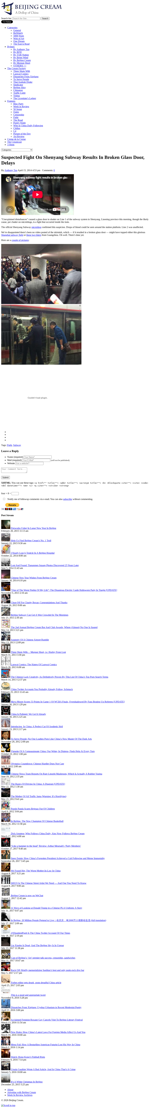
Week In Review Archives (19, 1095)
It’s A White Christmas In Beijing (27, 1081)
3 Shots (10, 144)
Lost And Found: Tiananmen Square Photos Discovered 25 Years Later (45, 565)
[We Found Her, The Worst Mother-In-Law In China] (6, 870)
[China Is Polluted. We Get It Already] (6, 714)
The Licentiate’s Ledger (24, 98)
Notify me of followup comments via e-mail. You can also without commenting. (50, 499)
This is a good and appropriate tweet (28, 995)
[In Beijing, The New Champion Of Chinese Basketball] (6, 821)
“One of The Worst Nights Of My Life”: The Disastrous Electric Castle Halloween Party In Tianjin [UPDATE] (64, 590)
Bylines (11, 46)
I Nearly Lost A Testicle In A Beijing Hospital (32, 553)
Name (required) (15, 457)
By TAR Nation (21, 55)
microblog (36, 227)
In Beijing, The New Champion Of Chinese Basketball (37, 821)
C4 (14, 131)
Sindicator (18, 84)
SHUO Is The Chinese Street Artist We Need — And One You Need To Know (48, 883)
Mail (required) (14, 460)
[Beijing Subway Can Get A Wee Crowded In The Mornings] (6, 615)
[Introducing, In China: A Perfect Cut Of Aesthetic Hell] (6, 726)
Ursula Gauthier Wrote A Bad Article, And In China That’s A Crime (43, 1069)
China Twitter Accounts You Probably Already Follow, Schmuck (42, 689)
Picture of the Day (22, 133)
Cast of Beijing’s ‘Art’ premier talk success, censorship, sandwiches (43, 958)
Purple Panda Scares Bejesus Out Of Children (33, 808)
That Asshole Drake (22, 82)
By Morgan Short (21, 63)
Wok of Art (18, 38)
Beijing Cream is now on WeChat (27, 895)
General (17, 30)
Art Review (19, 136)
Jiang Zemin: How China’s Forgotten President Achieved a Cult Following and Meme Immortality (58, 858)
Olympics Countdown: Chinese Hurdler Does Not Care (37, 763)
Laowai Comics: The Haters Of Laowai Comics (34, 664)
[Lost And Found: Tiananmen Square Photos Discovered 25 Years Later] (6, 565)
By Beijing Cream (22, 60)
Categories (12, 27)
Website (11, 463)
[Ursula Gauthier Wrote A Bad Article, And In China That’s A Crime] (6, 1069)
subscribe (67, 499)
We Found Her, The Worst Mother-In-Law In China (36, 870)
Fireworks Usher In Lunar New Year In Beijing (33, 528)
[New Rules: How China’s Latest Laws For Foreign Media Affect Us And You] (6, 1032)
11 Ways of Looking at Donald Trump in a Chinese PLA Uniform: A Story (46, 908)
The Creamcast (14, 142)
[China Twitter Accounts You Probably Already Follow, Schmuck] (6, 689)
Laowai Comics (20, 74)
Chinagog (18, 90)
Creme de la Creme (16, 139)
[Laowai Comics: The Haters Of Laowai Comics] (6, 664)
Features (11, 101)
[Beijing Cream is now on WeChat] (6, 895)
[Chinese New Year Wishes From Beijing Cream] (6, 577)
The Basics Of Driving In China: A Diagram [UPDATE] (38, 784)
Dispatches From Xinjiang (25, 76)
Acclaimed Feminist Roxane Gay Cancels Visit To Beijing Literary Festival (47, 1020)
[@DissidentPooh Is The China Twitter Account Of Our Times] (6, 933)
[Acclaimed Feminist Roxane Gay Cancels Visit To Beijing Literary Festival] (6, 1020)
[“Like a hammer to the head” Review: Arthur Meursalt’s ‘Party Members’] (6, 846)
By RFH (17, 52)
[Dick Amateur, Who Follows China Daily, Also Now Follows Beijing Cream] (6, 833)
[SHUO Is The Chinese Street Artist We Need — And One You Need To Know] (6, 883)
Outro (16, 112)
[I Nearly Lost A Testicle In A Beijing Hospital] (6, 553)
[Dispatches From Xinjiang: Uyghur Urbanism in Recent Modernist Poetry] (6, 1007)
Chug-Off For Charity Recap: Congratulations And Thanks (39, 602)
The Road (18, 120)
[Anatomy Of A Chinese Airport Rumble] (6, 639)
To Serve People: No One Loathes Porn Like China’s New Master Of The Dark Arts (51, 739)
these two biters (33, 235)
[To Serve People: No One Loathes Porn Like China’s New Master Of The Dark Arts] (6, 739)
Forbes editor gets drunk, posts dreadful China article (36, 982)
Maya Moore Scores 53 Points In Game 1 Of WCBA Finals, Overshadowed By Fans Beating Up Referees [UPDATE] (68, 701)
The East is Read (21, 44)
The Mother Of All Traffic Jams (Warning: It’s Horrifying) (38, 796)
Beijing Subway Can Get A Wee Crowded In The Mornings (39, 615)
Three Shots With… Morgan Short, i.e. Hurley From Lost (38, 652)
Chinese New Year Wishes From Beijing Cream (33, 577)
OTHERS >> (19, 65)
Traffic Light (19, 93)
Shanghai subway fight (12, 235)
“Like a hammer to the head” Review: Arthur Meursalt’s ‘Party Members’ (46, 846)
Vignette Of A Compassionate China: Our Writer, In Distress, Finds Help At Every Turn (53, 751)
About (10, 1089)
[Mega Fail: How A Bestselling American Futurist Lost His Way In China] (6, 1044)
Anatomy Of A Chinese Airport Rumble (30, 639)
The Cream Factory (16, 68)
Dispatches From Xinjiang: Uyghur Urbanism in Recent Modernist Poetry (46, 1007)
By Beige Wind (20, 57)
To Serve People (21, 79)
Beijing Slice (19, 87)
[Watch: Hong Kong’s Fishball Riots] (6, 1057)
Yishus (16, 95)
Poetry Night (19, 123)
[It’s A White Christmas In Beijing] (6, 1081)
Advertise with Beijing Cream (21, 1092)
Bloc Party (18, 104)
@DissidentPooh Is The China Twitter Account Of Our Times (40, 933)
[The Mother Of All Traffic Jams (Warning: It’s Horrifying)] (6, 796)
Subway (17, 445)
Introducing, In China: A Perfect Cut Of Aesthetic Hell (37, 726)
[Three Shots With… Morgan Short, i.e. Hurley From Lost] (6, 652)
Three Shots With (21, 71)
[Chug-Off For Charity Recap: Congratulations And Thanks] (6, 602)
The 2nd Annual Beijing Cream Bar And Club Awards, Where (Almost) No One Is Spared (54, 627)
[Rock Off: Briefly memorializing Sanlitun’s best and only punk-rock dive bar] (6, 970)
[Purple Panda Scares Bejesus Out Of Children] (6, 808)
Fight (15, 117)
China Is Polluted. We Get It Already (28, 714)
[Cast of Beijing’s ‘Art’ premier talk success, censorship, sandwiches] (6, 958)
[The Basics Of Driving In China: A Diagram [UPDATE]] (6, 784)
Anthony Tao (11, 170)
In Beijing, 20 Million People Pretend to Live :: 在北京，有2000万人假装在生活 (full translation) (58, 920)
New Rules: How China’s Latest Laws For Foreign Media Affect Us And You (48, 1032)
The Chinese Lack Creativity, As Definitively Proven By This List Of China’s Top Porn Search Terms (59, 677)
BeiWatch (18, 33)
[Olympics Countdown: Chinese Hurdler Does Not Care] (6, 763)
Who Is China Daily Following (28, 125)
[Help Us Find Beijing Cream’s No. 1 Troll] (6, 540)
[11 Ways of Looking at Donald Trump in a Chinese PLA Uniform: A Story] (6, 908)
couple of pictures (20, 240)
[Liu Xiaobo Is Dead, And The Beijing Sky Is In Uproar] (6, 945)
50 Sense (17, 109)
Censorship (18, 114)
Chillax (16, 128)
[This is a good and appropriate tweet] (6, 995)
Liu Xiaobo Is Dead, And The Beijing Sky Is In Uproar (37, 945)
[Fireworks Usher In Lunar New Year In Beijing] (6, 528)
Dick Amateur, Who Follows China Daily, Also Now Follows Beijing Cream (47, 833)
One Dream (19, 41)
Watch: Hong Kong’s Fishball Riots (28, 1057)
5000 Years (18, 35)
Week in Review (21, 106)
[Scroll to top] (8, 1105)
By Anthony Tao (21, 49)
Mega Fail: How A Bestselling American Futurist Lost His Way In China (45, 1044)
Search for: (6, 18)
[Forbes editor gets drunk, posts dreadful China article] (6, 982)
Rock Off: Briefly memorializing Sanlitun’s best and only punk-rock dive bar (47, 970)
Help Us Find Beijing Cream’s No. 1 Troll (31, 540)
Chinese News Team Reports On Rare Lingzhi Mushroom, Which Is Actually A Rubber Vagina (56, 774)
